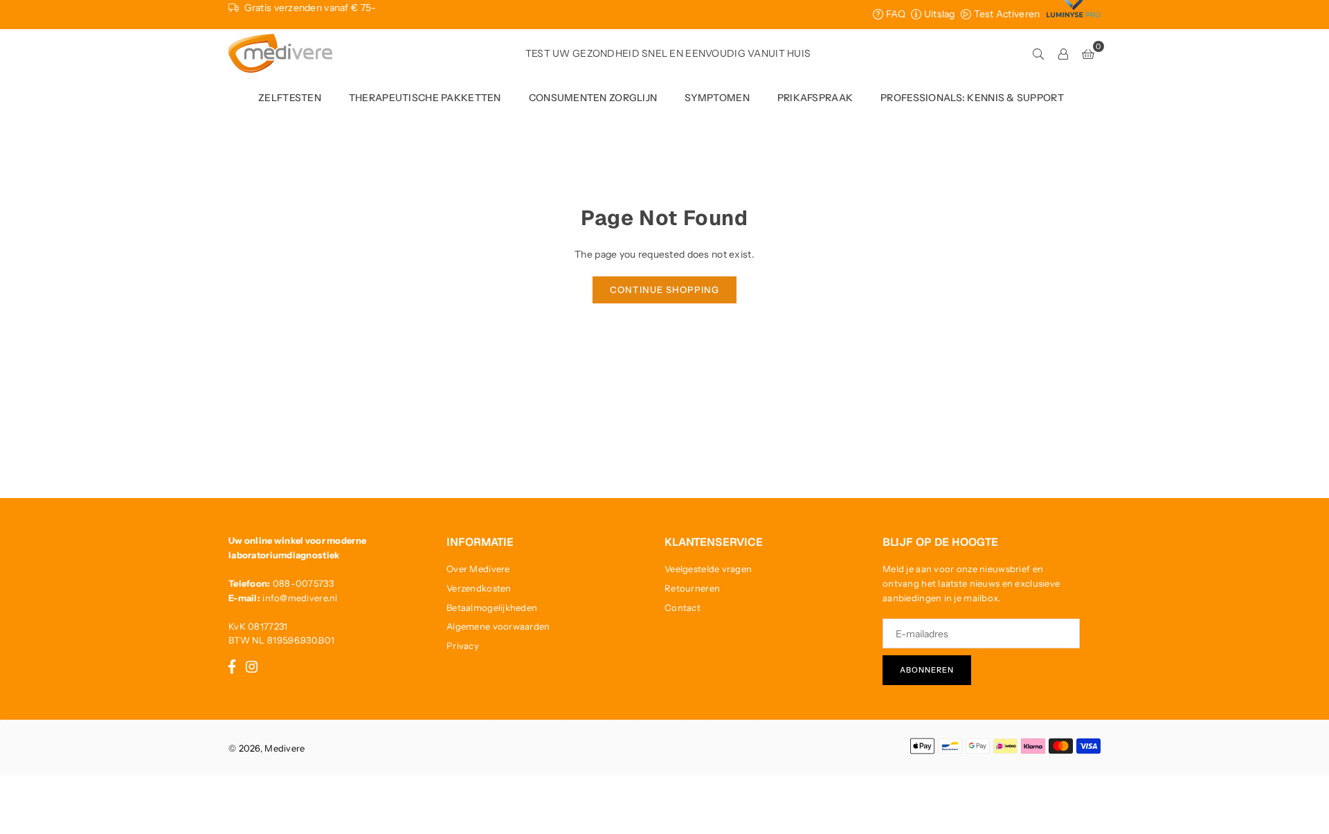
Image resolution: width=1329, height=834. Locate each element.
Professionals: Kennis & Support (972, 97)
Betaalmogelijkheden (491, 607)
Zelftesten (289, 97)
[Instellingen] (1063, 53)
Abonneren (927, 670)
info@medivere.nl (299, 597)
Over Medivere (478, 568)
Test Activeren (1005, 14)
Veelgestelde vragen (708, 568)
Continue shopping (664, 289)
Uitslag (938, 14)
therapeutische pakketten (425, 97)
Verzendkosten (479, 588)
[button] (1088, 53)
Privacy (462, 645)
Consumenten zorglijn (593, 97)
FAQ (894, 14)
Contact (682, 607)
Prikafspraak (815, 97)
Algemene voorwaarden (498, 626)
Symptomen (717, 97)
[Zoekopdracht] (1038, 53)
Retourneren (692, 588)
